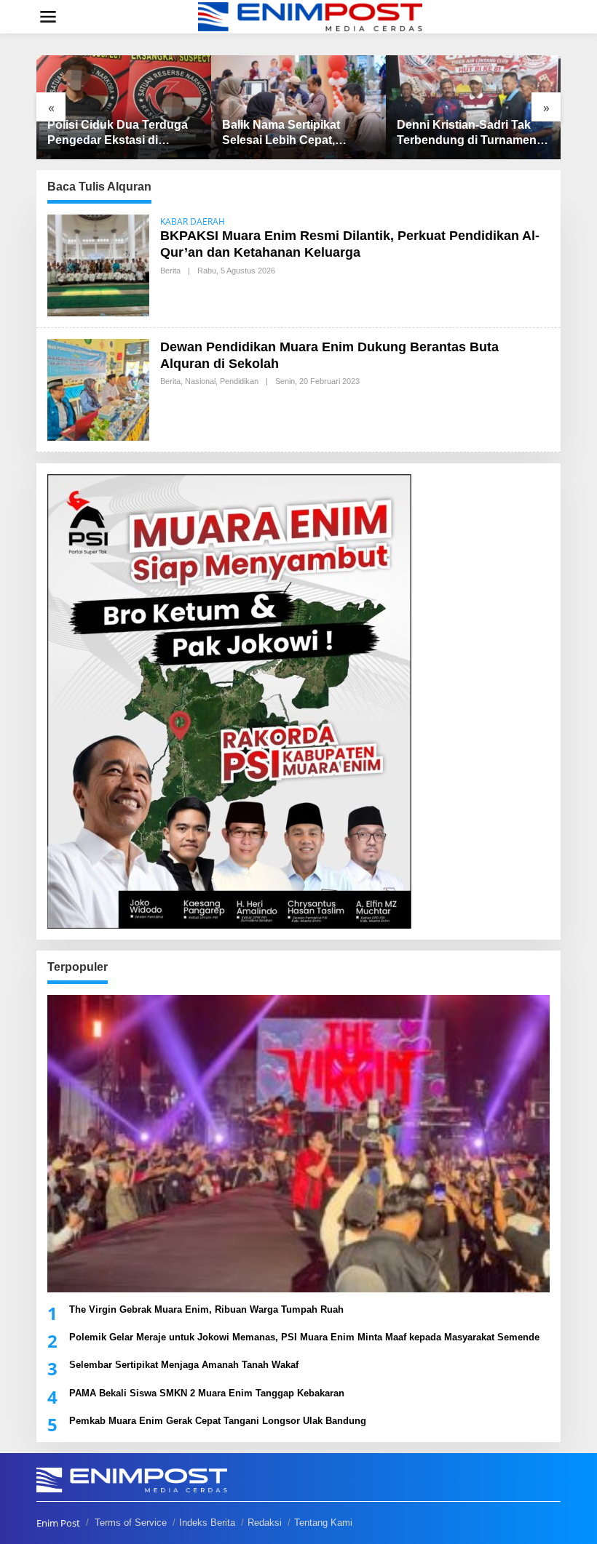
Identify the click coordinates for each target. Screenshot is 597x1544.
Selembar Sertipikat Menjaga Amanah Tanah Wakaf (183, 1364)
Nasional (200, 381)
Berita (170, 270)
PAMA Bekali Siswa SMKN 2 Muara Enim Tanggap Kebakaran (206, 1393)
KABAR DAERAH (192, 221)
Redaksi (265, 1522)
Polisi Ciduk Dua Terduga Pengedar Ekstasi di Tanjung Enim (117, 133)
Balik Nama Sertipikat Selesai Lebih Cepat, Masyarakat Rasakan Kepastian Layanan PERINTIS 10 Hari (281, 133)
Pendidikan (239, 381)
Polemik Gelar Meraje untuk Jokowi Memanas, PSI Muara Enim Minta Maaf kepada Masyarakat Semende (304, 1337)
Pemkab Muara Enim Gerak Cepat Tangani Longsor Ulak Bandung (217, 1420)
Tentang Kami (323, 1522)
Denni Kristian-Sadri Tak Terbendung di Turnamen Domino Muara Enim (467, 133)
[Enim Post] (310, 16)
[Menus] (48, 16)
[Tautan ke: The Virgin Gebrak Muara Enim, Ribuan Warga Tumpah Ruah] (298, 1143)
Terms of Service (131, 1522)
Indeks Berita (207, 1522)
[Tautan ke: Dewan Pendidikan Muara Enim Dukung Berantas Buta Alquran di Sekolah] (98, 388)
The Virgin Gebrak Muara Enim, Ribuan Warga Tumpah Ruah (206, 1309)
